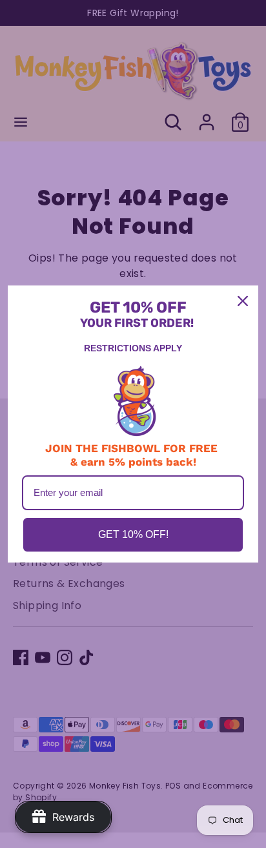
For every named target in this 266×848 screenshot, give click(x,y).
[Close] (242, 300)
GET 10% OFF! (133, 534)
